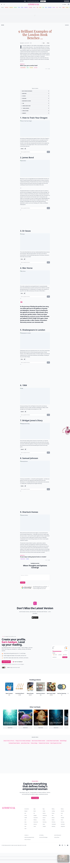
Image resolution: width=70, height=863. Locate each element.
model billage (63, 740)
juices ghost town (25, 743)
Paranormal (36, 822)
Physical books (23, 558)
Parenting (30, 7)
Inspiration (11, 7)
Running (62, 822)
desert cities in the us (9, 740)
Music (62, 819)
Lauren (22, 42)
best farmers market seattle (38, 740)
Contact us (26, 835)
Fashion (54, 7)
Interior (44, 817)
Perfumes (53, 822)
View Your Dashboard (18, 661)
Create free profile (6, 661)
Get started (65, 657)
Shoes (22, 7)
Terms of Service (27, 839)
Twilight (44, 826)
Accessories (26, 808)
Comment (23, 582)
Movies (34, 7)
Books (40, 7)
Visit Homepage (35, 797)
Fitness (60, 7)
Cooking (67, 7)
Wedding (53, 826)
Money (44, 819)
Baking (53, 808)
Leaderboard (54, 657)
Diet (37, 7)
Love (57, 7)
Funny (25, 815)
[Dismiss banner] (48, 586)
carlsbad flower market (14, 743)
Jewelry (53, 817)
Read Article (12, 728)
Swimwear (6, 7)
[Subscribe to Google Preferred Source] (26, 587)
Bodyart (2, 7)
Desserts (62, 811)
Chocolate (31, 67)
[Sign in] (68, 4)
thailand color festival (44, 743)
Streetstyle (49, 7)
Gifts (52, 815)
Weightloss (26, 7)
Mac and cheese (23, 67)
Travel (19, 7)
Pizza (27, 67)
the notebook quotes (33, 316)
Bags (46, 7)
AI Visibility (41, 835)
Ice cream (35, 67)
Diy (34, 813)
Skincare (15, 7)
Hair (43, 7)
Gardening (45, 815)
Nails (25, 822)
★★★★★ (67, 25)
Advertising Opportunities (29, 837)
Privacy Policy (56, 837)
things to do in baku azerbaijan (23, 740)
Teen (25, 826)
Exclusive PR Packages (43, 837)
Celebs (44, 811)
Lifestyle (62, 817)
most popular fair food (55, 743)
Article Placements (57, 835)
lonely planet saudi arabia (52, 740)
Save (44, 42)
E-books (27, 558)
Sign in (22, 664)
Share (48, 42)
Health (63, 7)
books (2, 25)
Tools (25, 828)
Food (62, 813)
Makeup (35, 819)
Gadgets (35, 815)
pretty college (34, 743)
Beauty (62, 808)
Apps (34, 808)
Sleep (44, 824)
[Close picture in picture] (58, 855)
